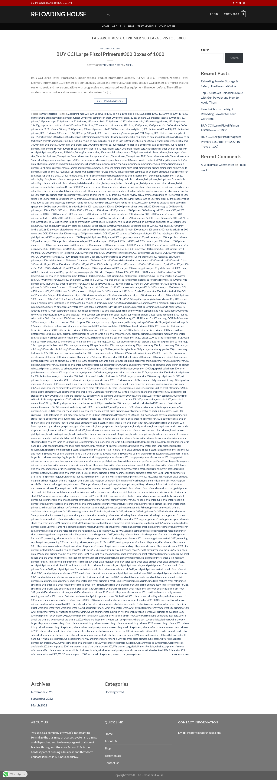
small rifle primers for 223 (174, 584)
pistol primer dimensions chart (157, 488)
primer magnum (72, 503)
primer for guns (154, 499)
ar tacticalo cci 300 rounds (53, 171)
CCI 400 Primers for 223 (48, 279)
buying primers (108, 191)
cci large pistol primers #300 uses (157, 330)
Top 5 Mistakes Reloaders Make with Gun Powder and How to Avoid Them (222, 97)
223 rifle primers (176, 121)
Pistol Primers (49, 492)
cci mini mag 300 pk (150, 345)
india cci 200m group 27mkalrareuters (77, 441)
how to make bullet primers (155, 430)
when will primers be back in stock (86, 615)
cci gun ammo (117, 322)
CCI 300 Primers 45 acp (156, 244)
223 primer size (65, 121)
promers (40, 530)
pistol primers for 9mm (110, 492)
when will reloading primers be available (157, 615)
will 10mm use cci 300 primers (151, 642)
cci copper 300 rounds (86, 322)
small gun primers (57, 557)
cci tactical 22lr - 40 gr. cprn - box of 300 (51, 399)
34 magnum (46, 148)
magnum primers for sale (81, 480)
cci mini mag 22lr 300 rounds (108, 341)
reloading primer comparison (52, 534)
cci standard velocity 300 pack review (79, 395)
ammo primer (131, 163)
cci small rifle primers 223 (145, 387)
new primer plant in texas (71, 488)
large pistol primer (89, 449)
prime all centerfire (125, 495)
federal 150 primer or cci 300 (52, 418)
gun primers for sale (84, 426)
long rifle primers (118, 476)
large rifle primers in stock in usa (71, 472)
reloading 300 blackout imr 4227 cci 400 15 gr (105, 530)
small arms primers (131, 553)
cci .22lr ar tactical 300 (135, 198)
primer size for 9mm (67, 507)
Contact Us (167, 26)
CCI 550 (63, 299)
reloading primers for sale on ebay (63, 538)
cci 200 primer (100, 210)
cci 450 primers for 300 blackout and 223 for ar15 (111, 291)
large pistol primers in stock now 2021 (150, 457)
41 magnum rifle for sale (132, 148)
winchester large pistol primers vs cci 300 (91, 646)
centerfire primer (162, 407)
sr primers (54, 600)
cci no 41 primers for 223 (82, 357)
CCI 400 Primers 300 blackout (135, 275)
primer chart (95, 499)
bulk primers (150, 179)
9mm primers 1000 (136, 156)
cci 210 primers (133, 218)
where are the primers (95, 619)
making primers (59, 484)
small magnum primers (128, 557)
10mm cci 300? (170, 113)
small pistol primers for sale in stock (72, 569)
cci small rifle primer (96, 387)
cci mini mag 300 (130, 345)
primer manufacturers (116, 503)
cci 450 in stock (173, 287)
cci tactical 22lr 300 (82, 399)
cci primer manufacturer (165, 364)
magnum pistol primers (175, 476)
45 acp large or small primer (160, 148)
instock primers (106, 441)
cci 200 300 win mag (154, 206)
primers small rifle (163, 526)
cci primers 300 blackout (120, 368)
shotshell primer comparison (105, 553)
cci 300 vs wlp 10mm (76, 268)
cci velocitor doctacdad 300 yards (147, 403)
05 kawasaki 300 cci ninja (108, 113)
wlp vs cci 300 (80, 654)
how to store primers (164, 434)
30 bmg (63, 129)
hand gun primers (105, 426)
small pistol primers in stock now (95, 573)
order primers (92, 488)
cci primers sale (124, 380)
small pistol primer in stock (45, 565)
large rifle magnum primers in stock (66, 465)
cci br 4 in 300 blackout (94, 318)
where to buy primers (113, 623)
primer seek (147, 503)
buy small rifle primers (88, 191)
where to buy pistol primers (65, 623)
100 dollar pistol (130, 113)
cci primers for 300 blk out (117, 376)
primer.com (112, 507)
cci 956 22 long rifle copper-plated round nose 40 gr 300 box (152, 299)
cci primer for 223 (161, 360)
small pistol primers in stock (149, 569)
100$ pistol (145, 113)
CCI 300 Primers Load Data (147, 252)
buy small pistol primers (63, 191)
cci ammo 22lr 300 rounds (52, 302)
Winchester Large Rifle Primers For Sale (133, 646)
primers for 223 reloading (67, 511)
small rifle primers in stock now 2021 (128, 592)
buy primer (120, 187)
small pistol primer (146, 561)
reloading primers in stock (95, 538)
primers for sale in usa (68, 519)
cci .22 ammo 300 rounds (151, 194)
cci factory (103, 322)
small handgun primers (103, 557)
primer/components (129, 507)
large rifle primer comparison (119, 465)
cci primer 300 (46, 360)
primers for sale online (92, 519)
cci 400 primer (48, 275)
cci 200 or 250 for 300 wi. (53, 210)
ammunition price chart (126, 167)
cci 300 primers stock (107, 256)
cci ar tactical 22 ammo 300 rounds (150, 306)
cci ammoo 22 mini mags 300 (154, 302)
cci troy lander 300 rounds (115, 403)
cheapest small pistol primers (109, 410)
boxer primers (57, 179)
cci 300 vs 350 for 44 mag (99, 264)
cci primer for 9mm (142, 364)
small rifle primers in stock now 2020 (89, 592)
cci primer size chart (49, 368)
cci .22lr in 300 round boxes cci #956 (156, 202)
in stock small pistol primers (169, 438)
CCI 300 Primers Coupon (86, 248)
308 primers (163, 144)
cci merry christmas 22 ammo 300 (54, 341)
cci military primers (83, 341)
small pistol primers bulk (128, 565)
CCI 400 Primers (110, 275)
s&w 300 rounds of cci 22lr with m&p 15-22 (76, 549)
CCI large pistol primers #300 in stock (119, 330)
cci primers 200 (99, 368)
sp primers (102, 596)
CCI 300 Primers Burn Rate (58, 248)
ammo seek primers (80, 167)
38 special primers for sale (84, 148)
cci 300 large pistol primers (59, 237)
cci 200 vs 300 (56, 218)
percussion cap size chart (114, 488)
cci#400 (105, 407)
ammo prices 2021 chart (110, 163)
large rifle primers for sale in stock (127, 468)
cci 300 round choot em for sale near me (127, 260)
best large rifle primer (123, 175)
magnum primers (58, 480)
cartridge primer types (69, 194)
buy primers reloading (172, 187)
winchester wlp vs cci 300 (44, 654)
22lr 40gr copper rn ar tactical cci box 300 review (56, 125)
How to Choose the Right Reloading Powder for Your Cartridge (218, 113)
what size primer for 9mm (44, 611)
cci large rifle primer (46, 337)
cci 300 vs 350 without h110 (151, 264)
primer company (111, 499)
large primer (53, 461)
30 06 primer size (157, 125)
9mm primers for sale (158, 156)
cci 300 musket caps (95, 241)
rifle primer (151, 542)
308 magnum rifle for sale (125, 144)
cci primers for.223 (58, 380)
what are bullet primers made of (121, 600)
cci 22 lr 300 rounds (41, 225)
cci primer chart (143, 360)
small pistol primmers (157, 577)
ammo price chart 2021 (85, 163)
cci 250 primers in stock (90, 233)
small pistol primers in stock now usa (56, 577)
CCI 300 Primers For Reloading (57, 252)
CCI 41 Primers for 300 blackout (160, 283)
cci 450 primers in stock (65, 295)
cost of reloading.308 (152, 410)
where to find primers (153, 627)
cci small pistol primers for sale (103, 383)
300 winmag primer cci (100, 144)
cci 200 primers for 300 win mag (66, 214)
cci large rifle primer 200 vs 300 (74, 337)
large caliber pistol (150, 441)
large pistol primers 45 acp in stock (139, 449)
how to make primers (57, 434)
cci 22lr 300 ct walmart (110, 225)
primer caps (64, 499)
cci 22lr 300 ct (91, 225)
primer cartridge (79, 499)
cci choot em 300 (65, 322)
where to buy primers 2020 (139, 623)
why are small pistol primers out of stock (138, 638)
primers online (104, 526)
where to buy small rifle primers (125, 627)
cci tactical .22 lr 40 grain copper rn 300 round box (161, 395)
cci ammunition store (42, 306)
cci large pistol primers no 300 (78, 333)
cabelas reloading (126, 191)
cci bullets (50, 322)
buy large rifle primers (102, 187)
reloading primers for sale (153, 534)
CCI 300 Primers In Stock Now (116, 252)
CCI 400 (134, 272)
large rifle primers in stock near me (107, 472)
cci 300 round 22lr (97, 260)
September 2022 (42, 698)
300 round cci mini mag (90, 140)
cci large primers (140, 333)
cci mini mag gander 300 (161, 349)
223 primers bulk (96, 121)
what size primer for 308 (176, 607)
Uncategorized (110, 48)
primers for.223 (113, 519)
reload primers (54, 530)
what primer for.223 (71, 607)
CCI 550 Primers (93, 299)
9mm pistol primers (46, 156)
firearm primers (39, 426)
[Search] (108, 14)
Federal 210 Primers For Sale (104, 418)
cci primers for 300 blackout (162, 372)
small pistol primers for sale (156, 565)
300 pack (91, 133)
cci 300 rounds (156, 260)
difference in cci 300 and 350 (129, 414)
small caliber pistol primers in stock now (162, 553)
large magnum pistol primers (74, 445)
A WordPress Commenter (217, 164)
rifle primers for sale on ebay (118, 546)
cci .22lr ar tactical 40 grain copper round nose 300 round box (72, 202)
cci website (171, 403)
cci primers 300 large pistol (148, 368)
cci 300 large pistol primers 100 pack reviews (135, 237)
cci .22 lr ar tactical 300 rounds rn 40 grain (61, 198)
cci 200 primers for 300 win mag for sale (103, 214)
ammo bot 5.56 (179, 160)
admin (129, 65)
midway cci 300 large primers (83, 484)
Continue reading (110, 100)
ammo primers (168, 163)
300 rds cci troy (73, 136)
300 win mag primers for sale (72, 144)
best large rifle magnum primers (94, 175)
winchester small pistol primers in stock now (121, 650)
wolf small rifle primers (100, 654)
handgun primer (124, 426)
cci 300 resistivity (159, 256)
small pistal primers (151, 557)
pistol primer (134, 488)
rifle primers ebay (72, 546)
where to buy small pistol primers (90, 627)
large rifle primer (94, 465)
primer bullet (37, 499)
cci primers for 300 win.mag (145, 376)
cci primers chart (116, 372)
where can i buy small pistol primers (151, 619)
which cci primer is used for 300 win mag (118, 631)
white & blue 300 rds (150, 631)
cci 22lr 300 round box (134, 225)
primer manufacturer (92, 503)
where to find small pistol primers (57, 631)
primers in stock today (175, 522)
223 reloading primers (155, 121)
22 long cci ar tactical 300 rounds (164, 117)
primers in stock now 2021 (149, 522)
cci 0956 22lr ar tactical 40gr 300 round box (80, 206)
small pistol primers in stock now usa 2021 (97, 577)
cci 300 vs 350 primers (124, 264)
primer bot (178, 495)
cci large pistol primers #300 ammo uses (78, 330)
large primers (67, 461)
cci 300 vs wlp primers (99, 268)
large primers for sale (87, 461)
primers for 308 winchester (159, 511)
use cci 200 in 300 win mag (90, 600)
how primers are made (98, 430)
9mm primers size (179, 156)
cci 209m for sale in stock (112, 218)
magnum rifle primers (132, 480)
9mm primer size (80, 156)
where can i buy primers (120, 619)
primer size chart (176, 503)
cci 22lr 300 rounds (156, 225)
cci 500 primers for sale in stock (119, 295)
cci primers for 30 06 (136, 372)
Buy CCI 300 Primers (79, 187)
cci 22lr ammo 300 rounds (158, 229)
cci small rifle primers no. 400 (77, 391)
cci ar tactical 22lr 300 (50, 314)
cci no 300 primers (59, 357)
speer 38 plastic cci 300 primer (124, 596)
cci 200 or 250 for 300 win (80, 210)
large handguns (50, 445)
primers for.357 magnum (134, 519)
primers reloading (122, 526)
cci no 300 (44, 357)
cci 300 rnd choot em (51, 260)
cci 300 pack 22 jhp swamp (140, 241)
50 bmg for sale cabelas (87, 152)
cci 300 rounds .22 (174, 260)
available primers (158, 171)
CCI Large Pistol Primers (167, 326)
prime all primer (144, 495)
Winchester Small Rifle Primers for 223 (165, 650)
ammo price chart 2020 (60, 163)
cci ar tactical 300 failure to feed (66, 318)
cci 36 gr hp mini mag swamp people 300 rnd (79, 272)
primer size (161, 503)
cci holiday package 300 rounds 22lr (143, 322)
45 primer (57, 152)
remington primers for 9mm (130, 542)
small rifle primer (176, 580)
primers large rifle (57, 526)
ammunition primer (149, 167)
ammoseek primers (102, 167)
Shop (131, 26)
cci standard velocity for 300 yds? (117, 395)
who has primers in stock (94, 634)
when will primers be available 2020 (165, 611)
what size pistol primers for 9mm (146, 607)
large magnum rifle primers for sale (137, 445)
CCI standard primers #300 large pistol (113, 391)
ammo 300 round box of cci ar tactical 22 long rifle (145, 160)
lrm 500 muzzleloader (150, 476)
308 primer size (148, 144)
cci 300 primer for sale (113, 244)
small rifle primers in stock (142, 588)
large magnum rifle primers (104, 445)
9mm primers (118, 156)
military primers (144, 484)
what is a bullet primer (93, 604)
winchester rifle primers (43, 650)
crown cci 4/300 (39, 414)
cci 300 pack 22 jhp (116, 241)
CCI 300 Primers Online (47, 256)
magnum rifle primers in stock (159, 480)
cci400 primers (118, 407)
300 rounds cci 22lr (113, 140)
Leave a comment (180, 654)
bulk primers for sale (169, 179)
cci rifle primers (141, 380)
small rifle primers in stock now (53, 592)
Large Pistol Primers (109, 449)
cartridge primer (48, 194)
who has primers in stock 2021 (123, 634)
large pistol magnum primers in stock (59, 449)
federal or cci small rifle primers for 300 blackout (145, 418)
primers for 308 (115, 511)
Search (205, 49)
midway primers (108, 484)
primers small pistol (143, 526)
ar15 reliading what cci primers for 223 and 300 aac (94, 171)
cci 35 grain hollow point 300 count (169, 268)
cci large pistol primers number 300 (113, 333)
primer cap (51, 499)
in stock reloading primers (118, 438)
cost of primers (133, 410)
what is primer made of (150, 604)
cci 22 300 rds (149, 218)
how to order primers (141, 434)
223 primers (80, 121)
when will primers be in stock (120, 615)
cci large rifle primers (102, 337)
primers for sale (176, 515)
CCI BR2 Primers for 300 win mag (149, 318)
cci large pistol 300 (89, 326)
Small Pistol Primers (70, 565)
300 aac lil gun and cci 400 (96, 129)
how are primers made (164, 426)
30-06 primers (75, 129)
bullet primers (168, 183)
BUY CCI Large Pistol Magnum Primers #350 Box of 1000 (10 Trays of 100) (221, 141)
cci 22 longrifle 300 (176, 221)
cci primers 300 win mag (94, 372)
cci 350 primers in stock (43, 272)
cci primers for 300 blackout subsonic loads (80, 376)
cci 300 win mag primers (137, 268)
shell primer (51, 553)
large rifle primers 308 (167, 465)
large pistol (162, 445)
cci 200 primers (117, 210)
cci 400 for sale (147, 272)
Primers (145, 507)
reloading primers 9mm (126, 534)
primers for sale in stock (43, 519)
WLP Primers (65, 654)
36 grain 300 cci (62, 148)
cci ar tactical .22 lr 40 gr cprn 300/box (73, 306)
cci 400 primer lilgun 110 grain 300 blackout (79, 275)
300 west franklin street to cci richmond (167, 140)
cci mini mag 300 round (173, 345)
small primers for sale (81, 580)
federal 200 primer (78, 418)
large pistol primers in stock (80, 457)
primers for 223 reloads (94, 511)
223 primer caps (47, 121)
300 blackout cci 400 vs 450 (157, 129)
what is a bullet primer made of (122, 604)
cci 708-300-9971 (112, 299)
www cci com (119, 654)
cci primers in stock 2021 (102, 380)
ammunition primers (170, 167)
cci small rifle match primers (70, 387)
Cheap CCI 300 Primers (52, 410)
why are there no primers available (117, 642)
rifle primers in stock (144, 546)
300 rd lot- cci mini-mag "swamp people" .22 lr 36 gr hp (125, 133)
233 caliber (87, 125)
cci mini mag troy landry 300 (76, 353)
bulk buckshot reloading (110, 179)
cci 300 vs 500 (173, 264)
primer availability (162, 495)
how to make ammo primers (125, 430)
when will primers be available (130, 611)
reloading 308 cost (138, 530)
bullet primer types (150, 183)
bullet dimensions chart (89, 183)
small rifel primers (125, 580)
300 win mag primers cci (43, 144)
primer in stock (55, 503)
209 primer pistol (120, 117)
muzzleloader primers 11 (44, 488)
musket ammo (175, 484)
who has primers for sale (67, 634)
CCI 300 (107, 233)
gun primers (67, 426)
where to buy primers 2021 (168, 623)
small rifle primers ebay (148, 584)
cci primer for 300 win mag (117, 364)
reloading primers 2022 (101, 534)
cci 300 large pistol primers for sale (66, 241)
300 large (81, 133)
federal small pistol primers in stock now (127, 422)
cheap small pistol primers (79, 410)
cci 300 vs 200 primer (59, 264)
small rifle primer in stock (71, 584)
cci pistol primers (174, 357)
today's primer (68, 600)
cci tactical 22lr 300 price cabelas (138, 399)
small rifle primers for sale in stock (76, 588)
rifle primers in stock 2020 (169, 546)
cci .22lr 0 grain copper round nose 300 (103, 198)
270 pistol (128, 125)
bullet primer (109, 183)
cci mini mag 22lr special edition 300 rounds (98, 345)
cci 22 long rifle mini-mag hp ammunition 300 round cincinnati (134, 221)
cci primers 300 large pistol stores (64, 372)
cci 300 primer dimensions (55, 244)
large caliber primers (172, 441)
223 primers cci (114, 121)
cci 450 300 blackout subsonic (124, 287)
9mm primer (63, 156)
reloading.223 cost (59, 542)
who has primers (45, 634)
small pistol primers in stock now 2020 (132, 573)
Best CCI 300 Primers (66, 175)
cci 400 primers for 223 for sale (78, 279)
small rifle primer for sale (44, 584)
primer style (99, 507)
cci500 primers (134, 407)
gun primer (54, 426)
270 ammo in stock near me (108, 125)
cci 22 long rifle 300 (167, 218)
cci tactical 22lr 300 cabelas (107, 399)
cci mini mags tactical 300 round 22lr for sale (114, 353)
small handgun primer (78, 557)
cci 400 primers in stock (134, 279)
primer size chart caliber (43, 507)
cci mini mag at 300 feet (101, 349)
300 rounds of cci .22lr (135, 140)
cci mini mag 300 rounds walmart (71, 349)
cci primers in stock (78, 380)
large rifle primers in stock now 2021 (144, 472)
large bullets (133, 441)
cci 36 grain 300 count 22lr (116, 272)
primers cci (47, 511)
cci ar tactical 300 (40, 318)
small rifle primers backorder (120, 584)
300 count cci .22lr (66, 133)
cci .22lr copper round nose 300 (121, 202)
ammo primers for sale (58, 167)
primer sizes (85, 507)
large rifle (144, 461)
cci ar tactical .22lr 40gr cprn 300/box (112, 306)
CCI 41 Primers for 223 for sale (127, 283)
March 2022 (39, 705)
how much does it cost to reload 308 (66, 430)
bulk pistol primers (133, 179)
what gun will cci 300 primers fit (65, 604)
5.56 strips (68, 152)
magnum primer (39, 480)
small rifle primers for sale (44, 588)
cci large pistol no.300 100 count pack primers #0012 (127, 326)
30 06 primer (140, 125)
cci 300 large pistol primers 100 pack (92, 237)
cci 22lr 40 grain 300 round (130, 229)
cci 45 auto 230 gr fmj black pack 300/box (87, 287)
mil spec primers (126, 484)
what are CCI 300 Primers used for (156, 600)
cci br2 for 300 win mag (119, 318)
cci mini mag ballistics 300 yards (130, 349)
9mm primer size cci (100, 156)
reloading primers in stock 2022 (160, 538)
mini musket (160, 484)
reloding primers (78, 542)
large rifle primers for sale (96, 468)
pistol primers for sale (134, 492)
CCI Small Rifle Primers (119, 387)
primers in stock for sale (100, 522)
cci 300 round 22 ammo (75, 260)
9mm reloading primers (43, 160)
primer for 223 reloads (133, 499)
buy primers (133, 187)
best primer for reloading (148, 175)
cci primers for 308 (170, 376)
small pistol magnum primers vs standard (114, 561)
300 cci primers (48, 133)
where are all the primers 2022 (67, 619)
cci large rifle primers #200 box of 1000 (134, 337)
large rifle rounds (74, 476)
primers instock (39, 526)
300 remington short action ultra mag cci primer (106, 136)
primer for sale (38, 503)
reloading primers (78, 534)
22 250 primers (138, 117)
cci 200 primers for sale (162, 214)
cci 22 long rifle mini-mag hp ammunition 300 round (74, 221)
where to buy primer (90, 623)
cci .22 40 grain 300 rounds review (119, 194)
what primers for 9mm (116, 607)
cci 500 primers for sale (90, 295)
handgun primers (142, 426)
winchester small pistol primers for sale (77, 650)
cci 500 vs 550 (51, 299)
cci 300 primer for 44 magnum (85, 244)
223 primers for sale (132, 121)
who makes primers (53, 638)
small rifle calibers (157, 580)
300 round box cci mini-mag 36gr (148, 136)
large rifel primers (108, 461)
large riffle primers (128, 461)
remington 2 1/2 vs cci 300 (101, 542)
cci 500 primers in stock (148, 295)
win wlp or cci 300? (59, 646)
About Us (118, 26)
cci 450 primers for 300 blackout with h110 (159, 291)
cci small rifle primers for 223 (46, 391)
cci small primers (46, 387)
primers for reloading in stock (152, 515)
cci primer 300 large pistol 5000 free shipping (111, 360)
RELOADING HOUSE (58, 14)
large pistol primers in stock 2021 (113, 457)
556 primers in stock (141, 152)
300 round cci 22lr (68, 140)
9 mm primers (160, 152)
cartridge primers (91, 194)
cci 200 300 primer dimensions (127, 206)
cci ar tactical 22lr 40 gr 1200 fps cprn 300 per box (88, 314)
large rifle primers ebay (70, 468)
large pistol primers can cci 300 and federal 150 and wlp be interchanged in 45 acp (117, 453)
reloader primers (72, 530)
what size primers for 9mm (72, 611)
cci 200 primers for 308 (137, 214)
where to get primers (86, 631)
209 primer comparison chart (96, 117)
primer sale (134, 503)
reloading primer (158, 530)
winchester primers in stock (169, 646)
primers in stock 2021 (49, 522)
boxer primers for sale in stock (81, 179)
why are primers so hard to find (101, 638)
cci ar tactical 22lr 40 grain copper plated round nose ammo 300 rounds (150, 314)
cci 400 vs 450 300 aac (98, 283)
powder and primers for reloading (61, 495)
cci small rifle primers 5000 (173, 387)
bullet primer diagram (127, 183)
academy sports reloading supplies (100, 160)
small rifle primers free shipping (111, 588)
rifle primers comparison (49, 546)
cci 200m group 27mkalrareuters (81, 218)
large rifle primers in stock (159, 468)
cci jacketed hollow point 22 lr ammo (60, 326)
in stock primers (95, 438)
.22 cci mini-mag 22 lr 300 (80, 113)
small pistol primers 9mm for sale (98, 565)
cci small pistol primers (74, 383)
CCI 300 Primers (134, 244)
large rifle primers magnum (50, 476)
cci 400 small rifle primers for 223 (69, 283)
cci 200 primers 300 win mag (140, 210)
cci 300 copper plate (138, 233)
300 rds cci (58, 136)
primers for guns (75, 515)
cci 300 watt (118, 268)
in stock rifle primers (143, 438)
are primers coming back (135, 171)
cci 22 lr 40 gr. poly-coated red (67, 225)
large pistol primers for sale (174, 453)
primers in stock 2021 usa (74, 522)
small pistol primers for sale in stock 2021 (113, 569)
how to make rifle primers (82, 434)
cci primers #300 (81, 368)
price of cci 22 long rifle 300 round (97, 495)
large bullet (120, 441)
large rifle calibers (159, 461)
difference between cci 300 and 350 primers (90, 414)
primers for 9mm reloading (51, 515)
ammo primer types (149, 163)
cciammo (148, 407)
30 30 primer (173, 125)
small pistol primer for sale (170, 561)
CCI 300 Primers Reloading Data (78, 256)
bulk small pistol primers (63, 183)
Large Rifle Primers (145, 465)
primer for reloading (173, 499)
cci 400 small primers (157, 279)
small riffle (141, 580)
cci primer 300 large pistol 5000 (71, 360)
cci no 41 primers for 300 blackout (113, 357)
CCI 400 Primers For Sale (108, 279)
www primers (134, 654)
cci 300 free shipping (159, 233)
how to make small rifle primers (113, 434)
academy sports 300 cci (69, 160)
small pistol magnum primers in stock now (70, 561)
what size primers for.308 (100, 611)
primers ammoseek (160, 507)
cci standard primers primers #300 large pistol (158, 391)
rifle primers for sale (92, 546)
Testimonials (146, 26)
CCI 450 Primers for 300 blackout (67, 291)
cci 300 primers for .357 (112, 248)
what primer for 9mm (49, 607)
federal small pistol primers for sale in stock (83, 422)
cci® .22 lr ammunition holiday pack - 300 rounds (75, 407)
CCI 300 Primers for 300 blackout (142, 248)
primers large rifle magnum (82, 526)
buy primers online (150, 187)
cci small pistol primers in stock (135, 383)
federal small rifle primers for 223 (166, 422)
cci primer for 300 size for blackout (85, 364)
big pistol (44, 179)
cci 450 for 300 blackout (152, 287)
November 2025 (42, 692)
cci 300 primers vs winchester (134, 256)
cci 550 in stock (76, 299)
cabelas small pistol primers (151, 191)
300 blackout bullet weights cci (126, 129)
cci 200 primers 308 (166, 210)
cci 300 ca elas (119, 233)
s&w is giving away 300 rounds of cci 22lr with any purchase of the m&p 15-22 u (140, 549)
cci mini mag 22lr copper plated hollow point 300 (149, 341)
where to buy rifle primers (59, 627)
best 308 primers (45, 175)
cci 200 (106, 206)
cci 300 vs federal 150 (54, 268)
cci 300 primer (162, 241)
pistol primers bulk (67, 492)
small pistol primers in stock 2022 (60, 573)
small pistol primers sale (132, 577)
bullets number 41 (57, 187)
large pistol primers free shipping (48, 457)
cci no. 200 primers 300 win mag (148, 357)
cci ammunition (178, 302)
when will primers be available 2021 (49, 615)
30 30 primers (51, 129)
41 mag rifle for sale (109, 148)
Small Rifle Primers (94, 584)
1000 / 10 (156, 113)
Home (105, 26)
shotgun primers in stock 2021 (73, 553)
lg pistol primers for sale (96, 476)
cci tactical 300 (163, 399)
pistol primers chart (87, 492)
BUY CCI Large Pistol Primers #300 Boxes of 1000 (110, 54)
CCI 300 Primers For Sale (87, 252)
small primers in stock (104, 580)
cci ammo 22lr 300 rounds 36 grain (84, 302)
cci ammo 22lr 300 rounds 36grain (120, 302)
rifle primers (164, 542)
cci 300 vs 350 (78, 264)
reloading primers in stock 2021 (126, 538)
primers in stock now (124, 522)
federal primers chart (48, 422)
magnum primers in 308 (107, 480)
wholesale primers (74, 638)
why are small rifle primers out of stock (78, 642)
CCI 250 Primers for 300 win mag (60, 233)
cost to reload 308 (173, 410)
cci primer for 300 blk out (54, 364)
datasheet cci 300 (57, 414)
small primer (46, 580)
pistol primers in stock (157, 492)
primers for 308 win (134, 511)
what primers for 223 (93, 607)
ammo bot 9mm (39, 163)
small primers (61, 580)
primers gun (171, 519)
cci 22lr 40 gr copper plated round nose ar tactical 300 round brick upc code (77, 229)
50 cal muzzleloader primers (115, 152)
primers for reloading (96, 515)
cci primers (66, 368)
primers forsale (156, 519)
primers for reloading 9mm (122, 515)
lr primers (133, 476)
